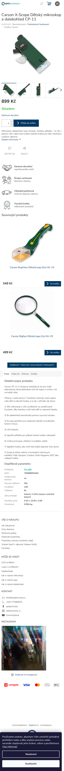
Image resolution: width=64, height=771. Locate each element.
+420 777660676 (14, 602)
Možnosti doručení (9, 115)
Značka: (11, 27)
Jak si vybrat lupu (9, 580)
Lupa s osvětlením (9, 566)
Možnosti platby (8, 533)
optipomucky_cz (13, 610)
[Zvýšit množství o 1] (12, 121)
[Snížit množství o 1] (12, 125)
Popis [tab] (6, 373)
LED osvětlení (7, 562)
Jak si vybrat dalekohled (12, 584)
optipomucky (12, 606)
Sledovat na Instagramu (26, 674)
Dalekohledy (7, 571)
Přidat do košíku (28, 123)
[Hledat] (42, 4)
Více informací (9, 746)
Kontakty (5, 548)
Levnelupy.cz (46, 725)
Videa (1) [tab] (15, 373)
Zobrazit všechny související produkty (32, 365)
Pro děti (28, 469)
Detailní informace (9, 139)
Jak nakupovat (8, 525)
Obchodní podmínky (10, 536)
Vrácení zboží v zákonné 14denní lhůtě (19, 544)
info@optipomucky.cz (15, 597)
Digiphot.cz (34, 725)
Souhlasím (31, 763)
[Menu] (57, 4)
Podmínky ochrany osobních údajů (17, 540)
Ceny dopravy (7, 529)
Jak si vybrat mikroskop (12, 575)
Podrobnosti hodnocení (38, 24)
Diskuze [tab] (25, 373)
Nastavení (30, 754)
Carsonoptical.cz (19, 725)
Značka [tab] (34, 373)
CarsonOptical (12, 615)
